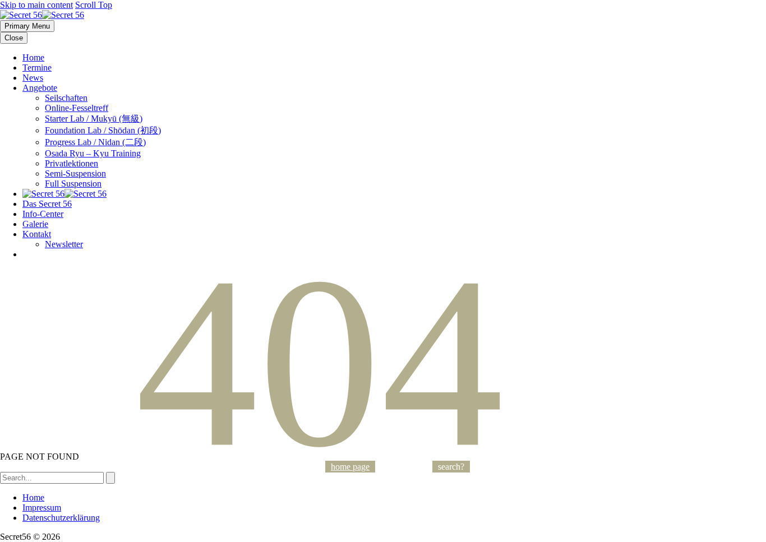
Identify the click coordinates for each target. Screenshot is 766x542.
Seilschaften (66, 98)
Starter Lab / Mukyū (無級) (93, 118)
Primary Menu (27, 26)
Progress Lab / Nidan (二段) (95, 142)
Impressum (41, 507)
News (32, 77)
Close (13, 38)
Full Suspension (73, 183)
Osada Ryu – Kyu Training (93, 153)
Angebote (39, 87)
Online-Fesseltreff (76, 108)
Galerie (35, 224)
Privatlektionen (71, 163)
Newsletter (64, 244)
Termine (37, 67)
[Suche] (110, 478)
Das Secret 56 (47, 204)
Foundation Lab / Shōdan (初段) (103, 130)
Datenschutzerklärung (61, 517)
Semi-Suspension (75, 173)
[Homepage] (42, 15)
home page (350, 466)
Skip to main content (36, 5)
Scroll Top (93, 5)
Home (33, 57)
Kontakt (36, 234)
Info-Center (42, 214)
